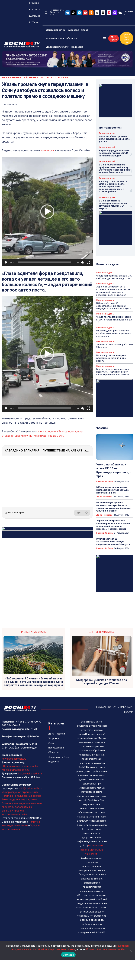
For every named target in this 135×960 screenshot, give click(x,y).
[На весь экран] (88, 262)
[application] (47, 211)
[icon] (67, 12)
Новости (36, 77)
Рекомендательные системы (19, 799)
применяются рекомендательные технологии (92, 849)
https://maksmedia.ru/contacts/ (20, 766)
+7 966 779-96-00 (27, 721)
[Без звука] (82, 262)
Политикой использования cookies (106, 949)
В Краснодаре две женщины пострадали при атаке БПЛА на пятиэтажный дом (114, 153)
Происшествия (57, 77)
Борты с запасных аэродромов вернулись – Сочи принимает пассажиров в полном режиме (113, 372)
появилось (47, 150)
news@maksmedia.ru (14, 758)
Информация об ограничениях (20, 791)
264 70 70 (31, 728)
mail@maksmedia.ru (30, 788)
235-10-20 (32, 736)
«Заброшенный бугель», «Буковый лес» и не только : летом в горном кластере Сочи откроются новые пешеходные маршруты (33, 682)
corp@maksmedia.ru (30, 773)
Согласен (68, 954)
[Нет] (130, 950)
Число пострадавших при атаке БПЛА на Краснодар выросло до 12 (114, 320)
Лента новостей (15, 77)
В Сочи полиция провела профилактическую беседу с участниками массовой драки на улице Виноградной (114, 169)
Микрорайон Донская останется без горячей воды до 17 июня (101, 681)
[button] (46, 12)
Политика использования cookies (21, 795)
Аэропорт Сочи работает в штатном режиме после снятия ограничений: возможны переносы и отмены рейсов (113, 186)
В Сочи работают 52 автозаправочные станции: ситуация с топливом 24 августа (113, 205)
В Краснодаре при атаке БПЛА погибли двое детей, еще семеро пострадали (113, 333)
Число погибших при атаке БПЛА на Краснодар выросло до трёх (114, 139)
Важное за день (107, 133)
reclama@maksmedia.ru (15, 769)
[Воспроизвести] (6, 262)
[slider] (44, 262)
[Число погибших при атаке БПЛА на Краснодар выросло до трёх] (114, 447)
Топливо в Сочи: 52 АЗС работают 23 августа (114, 346)
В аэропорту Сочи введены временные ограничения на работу (111, 358)
